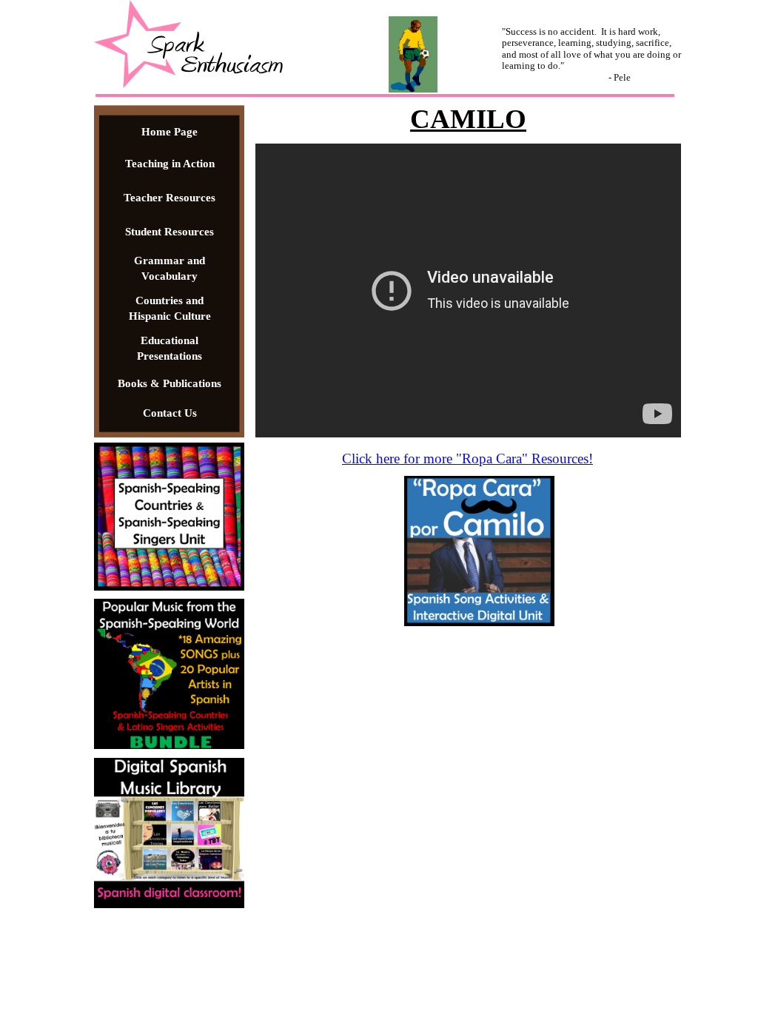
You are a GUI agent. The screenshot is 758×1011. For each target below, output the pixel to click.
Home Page (169, 132)
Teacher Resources (169, 198)
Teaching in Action (170, 163)
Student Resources (169, 232)
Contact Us (170, 413)
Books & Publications (169, 383)
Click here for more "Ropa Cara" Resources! (467, 458)
